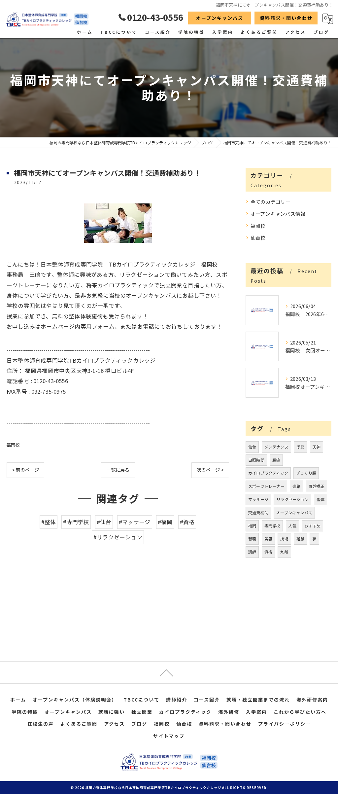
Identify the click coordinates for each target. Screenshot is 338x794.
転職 (252, 538)
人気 (292, 525)
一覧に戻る (118, 469)
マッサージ (258, 499)
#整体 (48, 522)
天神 (317, 447)
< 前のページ (25, 469)
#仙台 (104, 522)
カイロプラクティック (268, 473)
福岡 (252, 525)
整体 (320, 499)
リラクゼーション (292, 499)
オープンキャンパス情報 (278, 213)
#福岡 (165, 522)
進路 (296, 486)
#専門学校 (76, 522)
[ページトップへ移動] (166, 672)
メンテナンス (276, 447)
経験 (300, 538)
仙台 (252, 447)
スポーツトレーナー (266, 486)
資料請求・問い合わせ (286, 18)
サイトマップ (169, 736)
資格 (268, 552)
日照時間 (256, 460)
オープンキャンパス (219, 18)
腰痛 (276, 460)
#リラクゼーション (117, 537)
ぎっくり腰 (306, 473)
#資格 (187, 522)
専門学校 (272, 525)
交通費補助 (258, 512)
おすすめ (312, 525)
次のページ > (210, 469)
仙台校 (258, 237)
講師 (252, 552)
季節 (300, 447)
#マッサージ (135, 522)
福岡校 (13, 445)
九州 (284, 552)
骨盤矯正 (317, 486)
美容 (268, 538)
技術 (284, 538)
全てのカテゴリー (271, 201)
